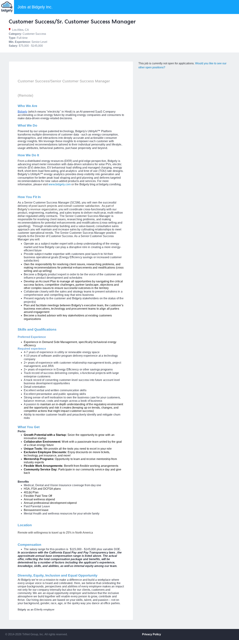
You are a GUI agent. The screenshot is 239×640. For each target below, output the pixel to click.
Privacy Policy (151, 634)
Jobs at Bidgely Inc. (34, 7)
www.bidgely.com (59, 184)
